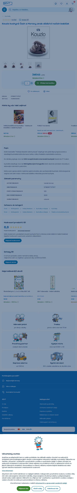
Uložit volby (37, 489)
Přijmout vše (23, 489)
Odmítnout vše (52, 489)
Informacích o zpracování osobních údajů (51, 483)
